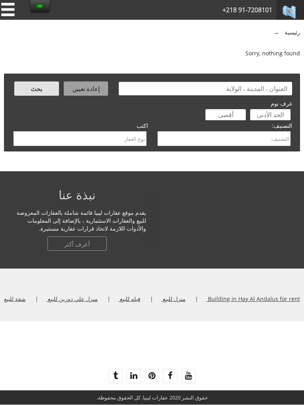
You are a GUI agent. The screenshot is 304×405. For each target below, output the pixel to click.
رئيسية (292, 32)
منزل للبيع (173, 299)
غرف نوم (281, 103)
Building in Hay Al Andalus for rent (253, 299)
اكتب (142, 125)
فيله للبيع (129, 299)
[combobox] (224, 138)
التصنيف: (282, 125)
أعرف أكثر (77, 244)
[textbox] (224, 138)
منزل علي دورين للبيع (72, 299)
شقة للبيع (15, 299)
